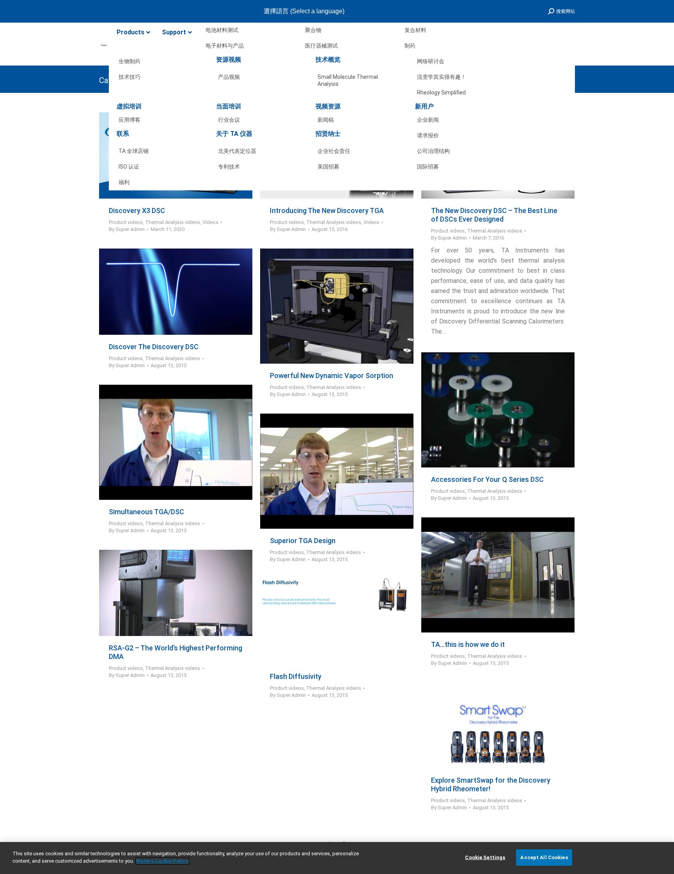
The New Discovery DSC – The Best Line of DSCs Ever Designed (494, 214)
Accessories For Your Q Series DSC (487, 479)
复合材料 (415, 30)
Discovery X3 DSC (137, 210)
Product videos (126, 222)
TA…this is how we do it (468, 644)
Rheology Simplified (441, 92)
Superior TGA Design (302, 540)
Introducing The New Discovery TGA (327, 210)
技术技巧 (129, 77)
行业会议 (229, 120)
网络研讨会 (430, 61)
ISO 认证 (129, 166)
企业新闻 (428, 120)
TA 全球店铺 (134, 151)
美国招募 (328, 166)
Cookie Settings (485, 857)
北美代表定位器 (237, 151)
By (127, 229)
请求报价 (428, 135)
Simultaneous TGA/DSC (146, 512)
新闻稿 (325, 120)
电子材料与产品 (225, 46)
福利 (124, 182)
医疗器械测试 (321, 46)
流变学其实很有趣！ (441, 77)
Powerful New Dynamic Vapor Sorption (331, 375)
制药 (409, 46)
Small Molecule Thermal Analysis (347, 78)
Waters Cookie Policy (162, 861)
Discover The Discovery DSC (154, 347)
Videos (210, 222)
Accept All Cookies (544, 857)
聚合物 (313, 30)
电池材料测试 (222, 30)
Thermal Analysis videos (172, 222)
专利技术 (229, 166)
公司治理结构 (433, 151)
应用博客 (129, 120)
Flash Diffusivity (295, 676)
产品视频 (229, 77)
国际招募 (428, 166)
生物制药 (129, 61)
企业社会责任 (333, 151)
